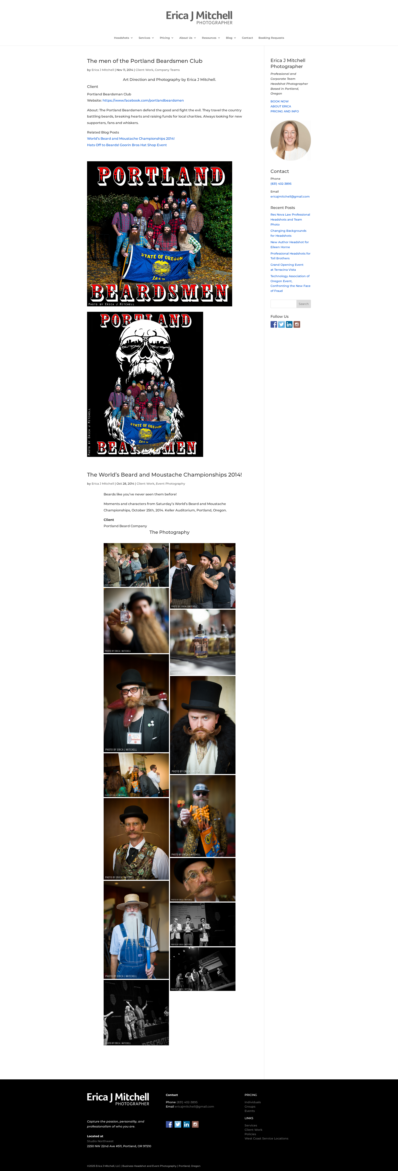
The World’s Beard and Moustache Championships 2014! (164, 474)
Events (250, 1111)
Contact (247, 37)
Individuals (253, 1102)
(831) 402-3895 (281, 184)
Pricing (165, 37)
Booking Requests (271, 37)
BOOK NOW (280, 101)
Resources (209, 37)
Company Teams (167, 70)
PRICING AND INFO (285, 111)
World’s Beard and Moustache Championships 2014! (131, 139)
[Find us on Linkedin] (289, 324)
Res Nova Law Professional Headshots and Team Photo (290, 219)
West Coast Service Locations (266, 1138)
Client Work (144, 70)
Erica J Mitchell (103, 70)
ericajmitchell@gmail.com (290, 196)
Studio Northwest (100, 1141)
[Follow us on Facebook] (274, 324)
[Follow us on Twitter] (281, 324)
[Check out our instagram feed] (297, 324)
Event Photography (170, 483)
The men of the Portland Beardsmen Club (145, 61)
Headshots (121, 37)
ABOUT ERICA (281, 106)
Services (144, 37)
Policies (250, 1134)
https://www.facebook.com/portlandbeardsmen (143, 100)
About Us (185, 37)
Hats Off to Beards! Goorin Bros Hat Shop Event (127, 145)
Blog (229, 37)
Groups (250, 1106)
